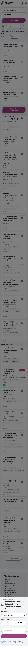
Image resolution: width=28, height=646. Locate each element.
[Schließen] (26, 600)
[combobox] (13, 615)
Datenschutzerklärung (6, 641)
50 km (22, 623)
